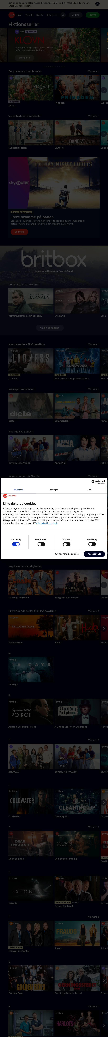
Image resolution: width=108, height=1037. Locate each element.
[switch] (41, 544)
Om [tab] (89, 489)
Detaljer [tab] (54, 489)
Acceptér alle (94, 554)
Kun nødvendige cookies (67, 554)
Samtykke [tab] (18, 489)
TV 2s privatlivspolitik (46, 523)
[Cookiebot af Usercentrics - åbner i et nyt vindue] (93, 482)
